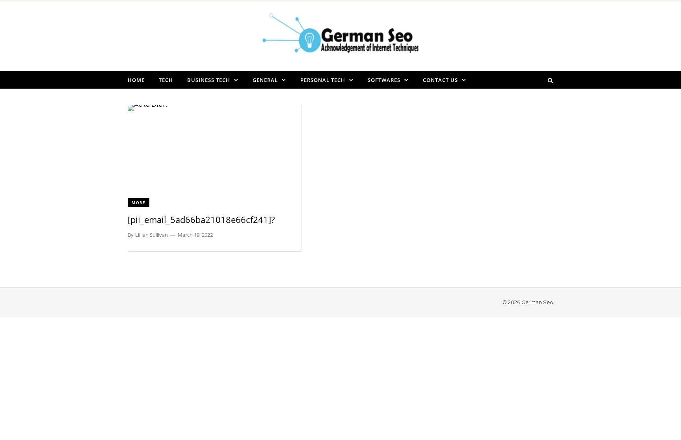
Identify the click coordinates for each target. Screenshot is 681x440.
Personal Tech (322, 80)
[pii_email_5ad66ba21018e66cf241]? (201, 219)
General (265, 80)
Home (136, 80)
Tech (166, 80)
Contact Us (440, 80)
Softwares (384, 80)
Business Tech (208, 80)
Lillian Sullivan (151, 234)
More (138, 202)
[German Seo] (340, 35)
